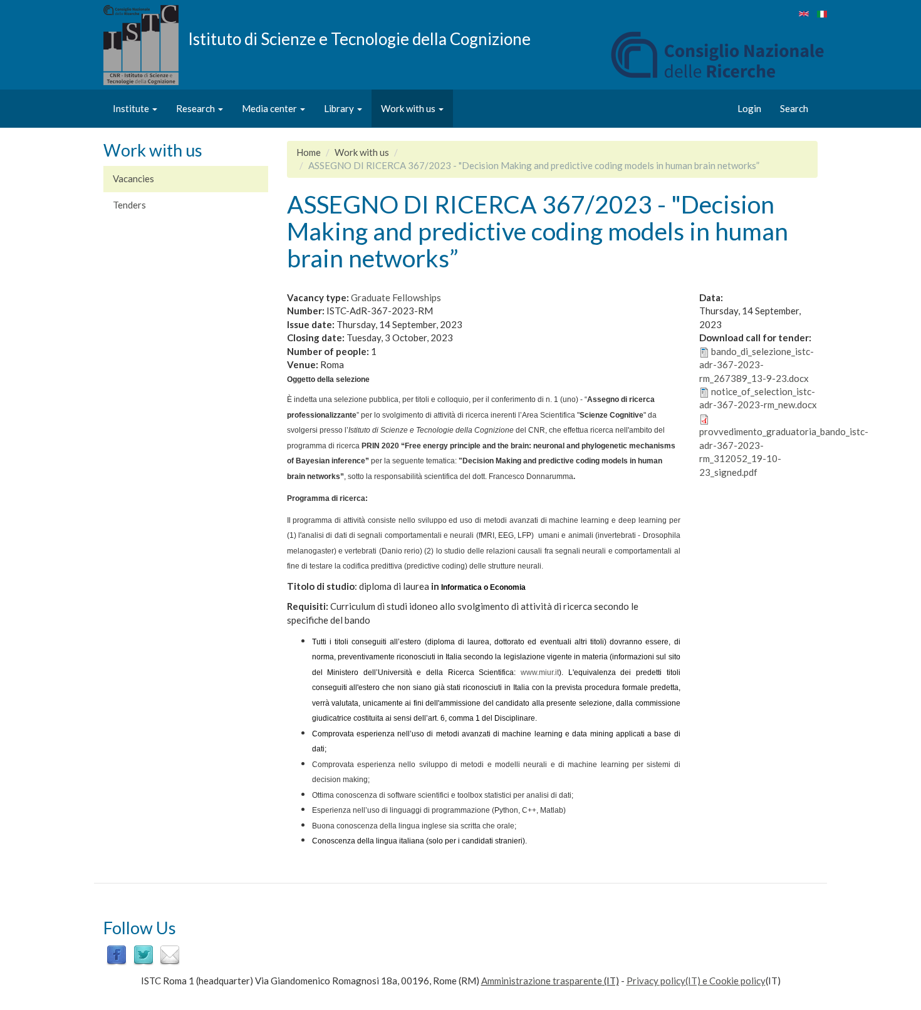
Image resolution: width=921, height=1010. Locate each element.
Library (340, 108)
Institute (132, 108)
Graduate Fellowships (396, 297)
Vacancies (133, 178)
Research (196, 108)
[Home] (145, 45)
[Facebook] (117, 954)
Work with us (409, 108)
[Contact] (170, 954)
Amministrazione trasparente (541, 980)
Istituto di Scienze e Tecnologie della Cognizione (359, 38)
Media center (270, 108)
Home (308, 152)
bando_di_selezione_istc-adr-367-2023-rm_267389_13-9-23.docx (756, 365)
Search (794, 108)
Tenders (129, 204)
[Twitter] (143, 954)
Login (749, 108)
